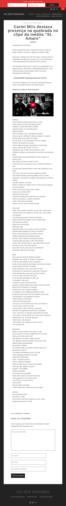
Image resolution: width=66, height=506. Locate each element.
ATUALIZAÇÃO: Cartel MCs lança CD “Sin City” (30, 78)
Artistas (31, 14)
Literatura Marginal (43, 16)
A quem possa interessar (18, 496)
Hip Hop (38, 14)
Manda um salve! (56, 16)
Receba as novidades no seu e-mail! (33, 1)
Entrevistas (46, 14)
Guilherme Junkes (37, 23)
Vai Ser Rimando (14, 14)
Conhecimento (57, 14)
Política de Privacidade (46, 496)
